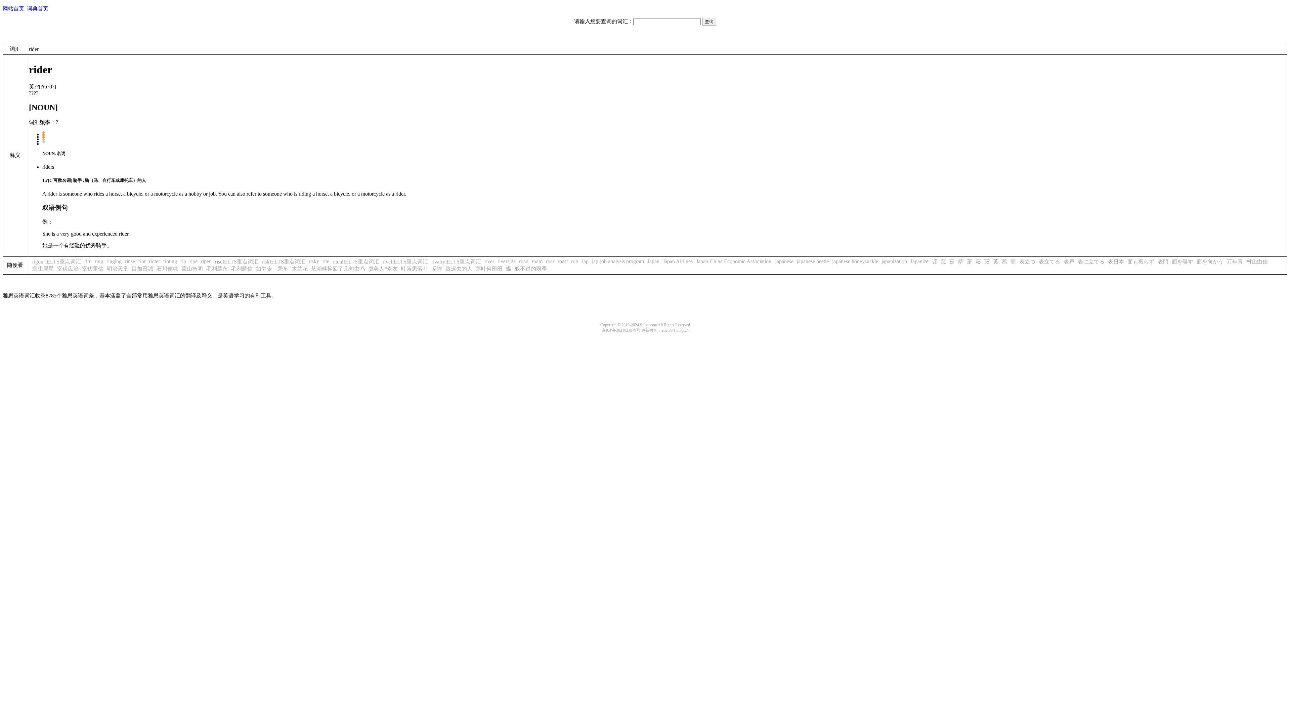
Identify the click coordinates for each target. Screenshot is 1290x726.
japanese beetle (813, 261)
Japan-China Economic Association (733, 261)
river (489, 261)
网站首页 (13, 8)
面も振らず (1140, 262)
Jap (585, 261)
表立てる (1049, 262)
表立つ (1027, 262)
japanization (894, 261)
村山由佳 (1257, 262)
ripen (206, 261)
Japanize (919, 261)
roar (550, 261)
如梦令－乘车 (272, 269)
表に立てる (1091, 262)
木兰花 (300, 269)
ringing (114, 261)
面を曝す (1182, 262)
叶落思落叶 (414, 269)
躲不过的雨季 (531, 269)
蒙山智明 (192, 269)
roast (563, 261)
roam (537, 261)
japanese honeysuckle (855, 261)
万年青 (1235, 262)
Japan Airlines (678, 261)
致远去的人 (458, 269)
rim (87, 261)
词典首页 (37, 8)
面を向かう (1210, 262)
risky (314, 261)
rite (325, 261)
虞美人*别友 (383, 269)
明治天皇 (117, 269)
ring (99, 261)
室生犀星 (43, 269)
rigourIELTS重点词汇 (56, 262)
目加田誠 (142, 269)
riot (141, 261)
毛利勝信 (242, 269)
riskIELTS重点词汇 (283, 262)
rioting (170, 261)
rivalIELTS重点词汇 (405, 262)
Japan (653, 261)
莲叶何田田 (489, 269)
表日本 (1116, 262)
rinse (130, 261)
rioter (154, 261)
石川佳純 (167, 269)
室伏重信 (92, 269)
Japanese (784, 261)
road (523, 261)
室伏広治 (68, 269)
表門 (1163, 262)
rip (183, 261)
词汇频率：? (43, 122)
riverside (507, 261)
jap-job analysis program (618, 261)
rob (574, 261)
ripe (193, 261)
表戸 (1069, 262)
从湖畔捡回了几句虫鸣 (338, 269)
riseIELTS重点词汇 (236, 262)
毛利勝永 (217, 269)
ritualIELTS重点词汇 (356, 262)
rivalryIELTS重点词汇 (456, 262)
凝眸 (436, 269)
